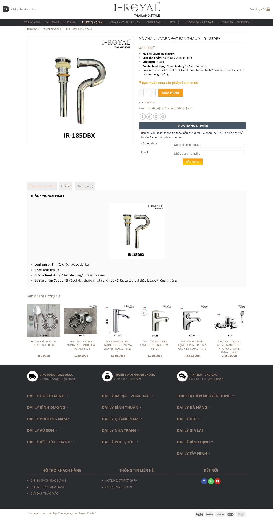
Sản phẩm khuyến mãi (60, 22)
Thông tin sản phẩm (42, 186)
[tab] (42, 186)
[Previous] (27, 334)
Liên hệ (174, 22)
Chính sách (154, 22)
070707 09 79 (123, 487)
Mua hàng (170, 93)
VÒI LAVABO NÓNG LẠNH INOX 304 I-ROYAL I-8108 (155, 345)
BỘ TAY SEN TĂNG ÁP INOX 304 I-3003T (43, 343)
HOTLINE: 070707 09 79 (121, 480)
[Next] (246, 334)
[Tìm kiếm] (6, 9)
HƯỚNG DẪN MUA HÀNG (47, 487)
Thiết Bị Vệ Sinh (93, 22)
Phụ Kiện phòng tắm (79, 29)
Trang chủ (32, 22)
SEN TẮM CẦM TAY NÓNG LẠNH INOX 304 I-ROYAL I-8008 (81, 345)
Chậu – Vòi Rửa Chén (125, 22)
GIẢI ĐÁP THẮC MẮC (44, 493)
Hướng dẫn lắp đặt (199, 22)
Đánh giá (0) (85, 186)
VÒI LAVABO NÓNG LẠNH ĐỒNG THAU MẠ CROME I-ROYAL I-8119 (192, 345)
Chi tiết (66, 186)
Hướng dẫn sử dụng (234, 22)
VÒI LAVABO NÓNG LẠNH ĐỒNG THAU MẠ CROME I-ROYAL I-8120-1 (117, 347)
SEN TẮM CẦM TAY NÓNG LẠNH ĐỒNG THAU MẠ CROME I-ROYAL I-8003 (229, 347)
